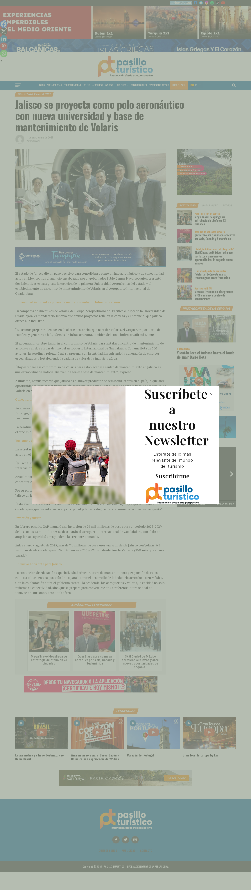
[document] (125, 445)
